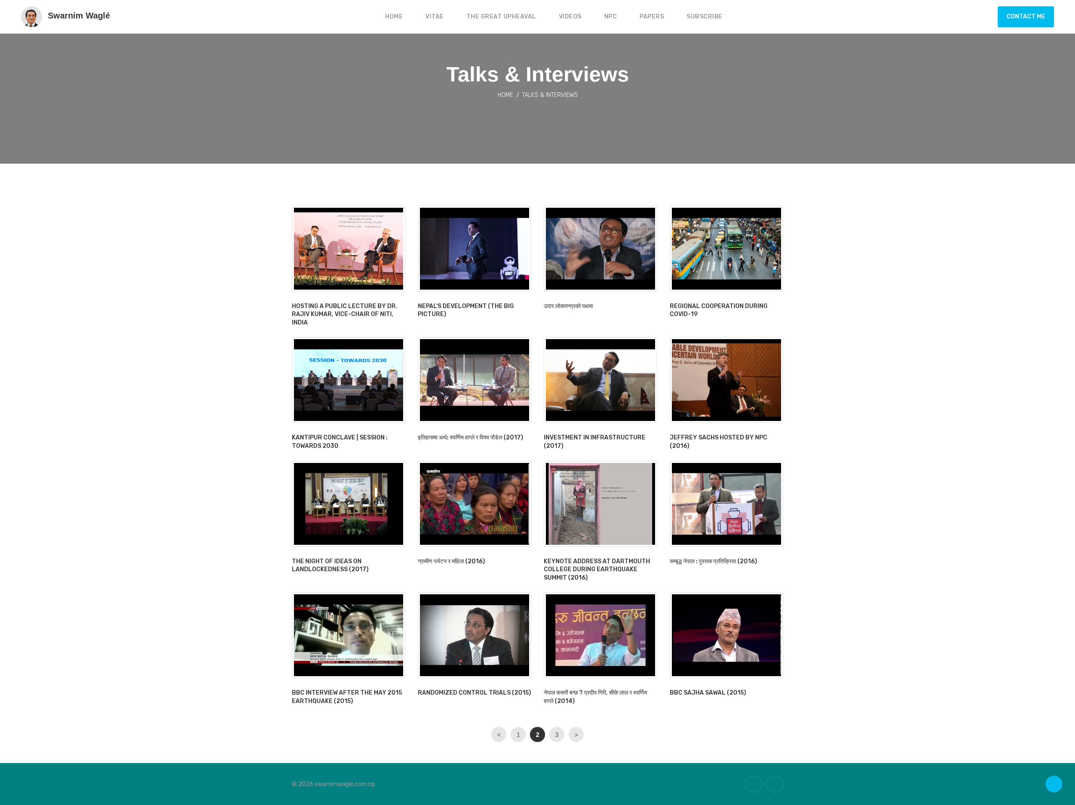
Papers (652, 16)
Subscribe (705, 16)
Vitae (434, 16)
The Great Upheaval (501, 16)
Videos (570, 16)
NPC (610, 16)
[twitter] (753, 784)
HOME (394, 16)
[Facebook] (774, 784)
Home (505, 95)
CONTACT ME (1026, 16)
